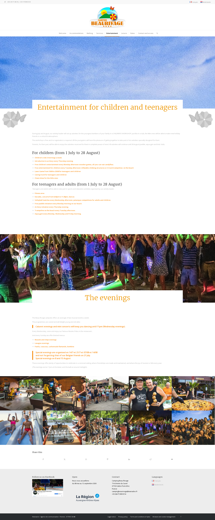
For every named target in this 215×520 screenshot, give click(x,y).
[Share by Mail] (172, 459)
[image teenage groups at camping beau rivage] (193, 428)
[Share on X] (64, 459)
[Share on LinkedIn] (129, 459)
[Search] (156, 33)
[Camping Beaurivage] (107, 17)
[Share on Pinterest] (107, 459)
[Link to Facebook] (5, 2)
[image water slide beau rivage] (21, 428)
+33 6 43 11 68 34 (12, 2)
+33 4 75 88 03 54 (25, 2)
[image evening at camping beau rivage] (150, 428)
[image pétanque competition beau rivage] (150, 393)
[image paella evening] (193, 393)
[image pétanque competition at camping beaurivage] (107, 393)
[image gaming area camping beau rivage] (21, 393)
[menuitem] (193, 2)
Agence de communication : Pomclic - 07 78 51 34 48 (58, 517)
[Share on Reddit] (150, 459)
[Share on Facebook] (43, 459)
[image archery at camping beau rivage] (107, 428)
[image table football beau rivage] (64, 428)
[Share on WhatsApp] (86, 459)
